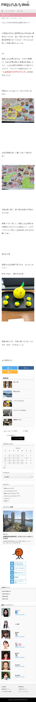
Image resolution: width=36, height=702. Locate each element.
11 (9, 457)
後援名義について (6, 689)
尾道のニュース (7, 488)
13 (18, 457)
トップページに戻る (18, 438)
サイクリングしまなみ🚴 (20, 410)
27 (18, 463)
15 (26, 457)
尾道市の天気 (5, 598)
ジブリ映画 (25, 431)
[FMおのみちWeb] (15, 5)
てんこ (21, 18)
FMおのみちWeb (17, 699)
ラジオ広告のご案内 (6, 691)
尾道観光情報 (5, 596)
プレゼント (6, 498)
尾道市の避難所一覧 (6, 591)
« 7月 (4, 467)
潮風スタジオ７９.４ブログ (10, 493)
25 (9, 463)
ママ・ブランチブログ (12, 18)
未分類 (5, 500)
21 (22, 460)
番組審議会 (21, 686)
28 (22, 463)
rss (28, 2)
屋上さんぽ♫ (17, 391)
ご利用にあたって (22, 689)
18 (9, 460)
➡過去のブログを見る (20, 614)
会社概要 (4, 686)
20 (18, 460)
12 (13, 457)
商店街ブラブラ (17, 419)
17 (5, 460)
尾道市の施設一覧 (6, 593)
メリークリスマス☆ (19, 401)
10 (5, 457)
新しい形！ (16, 382)
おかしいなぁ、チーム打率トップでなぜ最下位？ (11, 431)
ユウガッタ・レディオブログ (10, 495)
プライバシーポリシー (23, 691)
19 (13, 460)
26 (13, 463)
